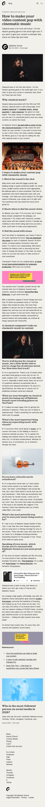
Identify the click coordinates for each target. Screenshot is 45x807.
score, (33, 429)
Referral (9, 764)
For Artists (10, 752)
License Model (12, 739)
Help (8, 757)
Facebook (10, 777)
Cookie (31, 797)
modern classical (9, 109)
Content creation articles (13, 12)
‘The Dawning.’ (27, 561)
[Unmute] (31, 581)
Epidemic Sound (15, 46)
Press (8, 759)
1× (27, 581)
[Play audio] (15, 580)
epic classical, (18, 112)
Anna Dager (11, 563)
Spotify (9, 770)
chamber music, (25, 109)
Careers (9, 762)
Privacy (24, 797)
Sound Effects (12, 736)
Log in (8, 744)
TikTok (8, 782)
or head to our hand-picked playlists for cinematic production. (21, 264)
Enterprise (10, 754)
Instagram (10, 775)
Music (8, 734)
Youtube (9, 773)
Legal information (13, 797)
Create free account (14, 746)
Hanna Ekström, (26, 563)
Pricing (8, 741)
